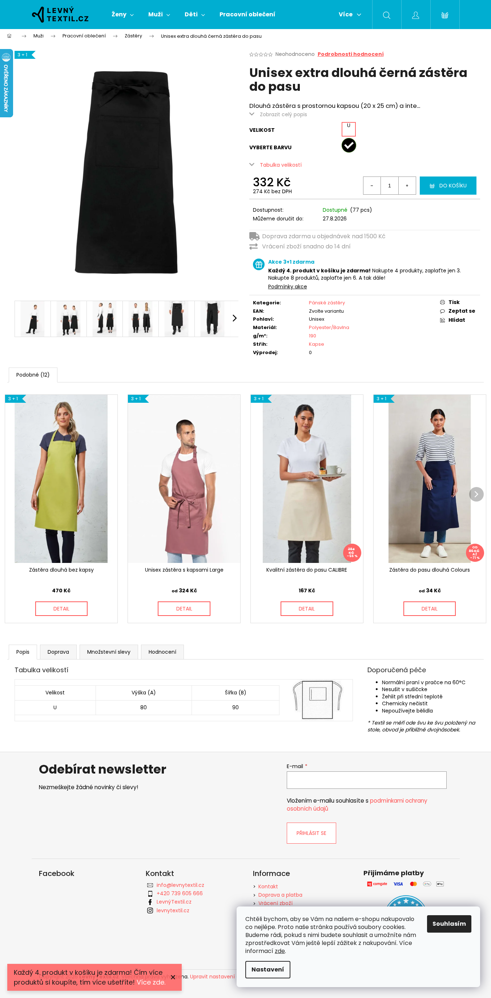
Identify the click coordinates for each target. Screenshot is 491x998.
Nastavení (267, 969)
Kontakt (268, 886)
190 (312, 335)
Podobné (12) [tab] (33, 374)
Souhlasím (449, 924)
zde (280, 951)
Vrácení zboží (275, 903)
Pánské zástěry (327, 302)
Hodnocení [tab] (162, 652)
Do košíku (453, 185)
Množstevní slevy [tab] (108, 652)
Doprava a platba (280, 894)
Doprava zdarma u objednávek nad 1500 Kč (324, 236)
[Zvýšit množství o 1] (407, 185)
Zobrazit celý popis (283, 114)
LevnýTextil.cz (174, 901)
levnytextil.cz (173, 910)
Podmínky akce (287, 286)
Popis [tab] (22, 652)
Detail (61, 608)
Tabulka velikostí (281, 165)
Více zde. (151, 982)
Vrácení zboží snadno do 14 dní (306, 246)
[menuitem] (122, 14)
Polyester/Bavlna (329, 327)
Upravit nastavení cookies (222, 976)
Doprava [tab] (58, 652)
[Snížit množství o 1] (372, 185)
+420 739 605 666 (180, 893)
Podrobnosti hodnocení (351, 54)
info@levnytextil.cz (180, 885)
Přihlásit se (311, 833)
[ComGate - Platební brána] (406, 884)
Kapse (316, 344)
